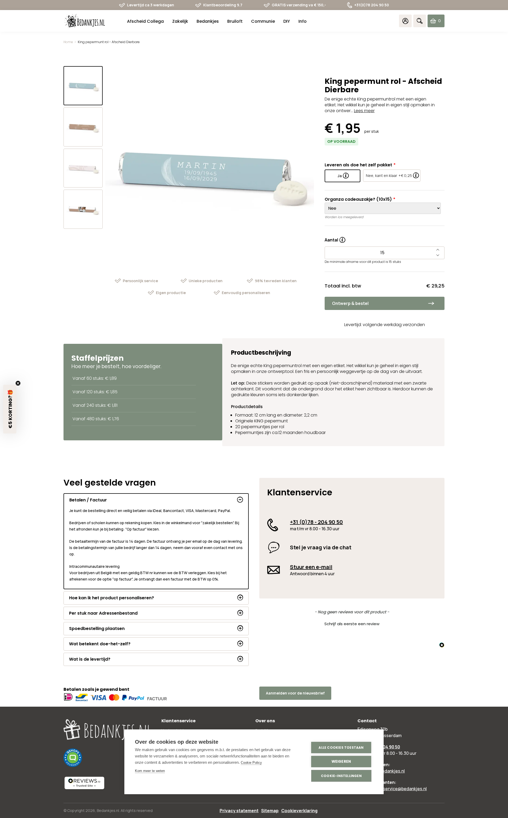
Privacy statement (239, 811)
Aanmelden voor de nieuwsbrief (295, 693)
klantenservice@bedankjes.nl (397, 789)
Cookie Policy (251, 763)
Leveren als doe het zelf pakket (358, 165)
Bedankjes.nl (108, 810)
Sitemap (270, 811)
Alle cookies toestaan (341, 747)
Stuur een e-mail (311, 566)
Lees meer (364, 111)
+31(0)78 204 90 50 (371, 4)
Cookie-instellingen (341, 776)
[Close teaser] (18, 383)
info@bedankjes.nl (386, 771)
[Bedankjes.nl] (85, 21)
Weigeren (341, 761)
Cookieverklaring (299, 811)
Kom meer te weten (150, 771)
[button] (351, 623)
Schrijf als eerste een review (351, 624)
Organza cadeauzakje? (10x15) (358, 199)
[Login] (405, 21)
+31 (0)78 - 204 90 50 (316, 521)
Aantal (335, 238)
